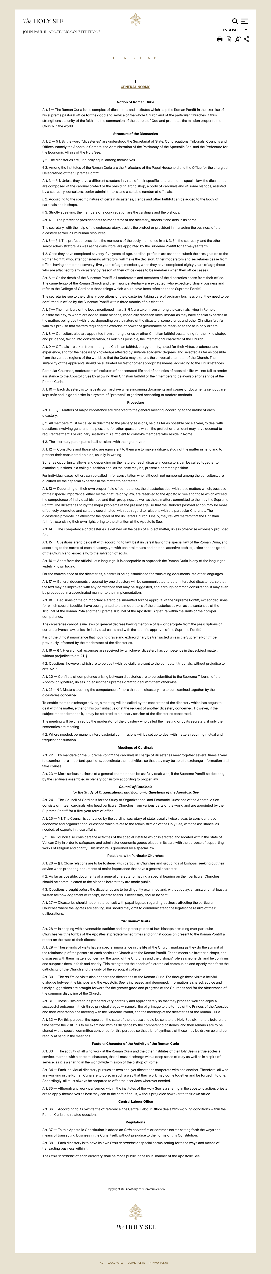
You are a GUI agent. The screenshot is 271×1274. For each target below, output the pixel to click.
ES (132, 58)
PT (156, 58)
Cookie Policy (136, 1262)
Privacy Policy (158, 1262)
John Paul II (35, 31)
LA (148, 58)
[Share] (247, 40)
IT (140, 58)
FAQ (101, 1262)
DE (115, 58)
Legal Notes (115, 1262)
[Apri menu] (244, 21)
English (232, 31)
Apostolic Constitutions (74, 31)
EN (124, 58)
